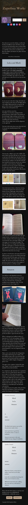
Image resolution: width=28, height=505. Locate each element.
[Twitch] (16, 24)
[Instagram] (11, 24)
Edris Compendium (17, 70)
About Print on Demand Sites (14, 56)
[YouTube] (19, 24)
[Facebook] (8, 24)
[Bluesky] (14, 24)
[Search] (24, 20)
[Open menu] (10, 20)
